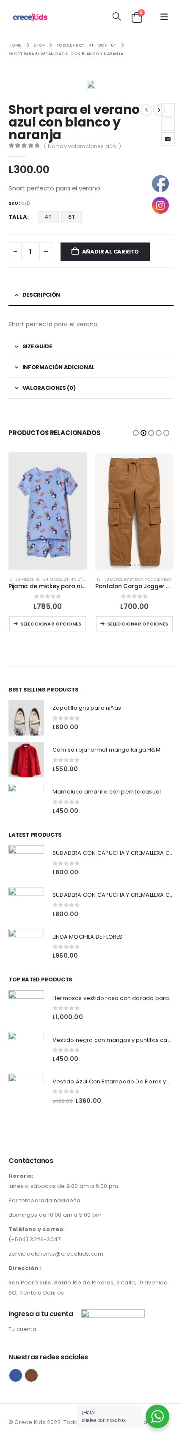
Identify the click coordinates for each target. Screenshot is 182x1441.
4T (73, 579)
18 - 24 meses (49, 579)
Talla (17, 217)
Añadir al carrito (110, 252)
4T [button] (48, 217)
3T (66, 579)
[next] (159, 110)
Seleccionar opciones (51, 623)
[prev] (146, 110)
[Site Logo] (32, 17)
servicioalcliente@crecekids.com (55, 1254)
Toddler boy (158, 579)
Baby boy (133, 579)
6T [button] (71, 217)
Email (168, 139)
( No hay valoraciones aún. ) (82, 146)
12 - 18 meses (21, 579)
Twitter (168, 124)
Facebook (168, 110)
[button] (116, 17)
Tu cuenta (22, 1329)
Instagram (31, 1375)
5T (79, 579)
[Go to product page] (47, 511)
